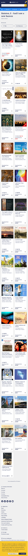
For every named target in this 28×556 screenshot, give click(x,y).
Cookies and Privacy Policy (6, 524)
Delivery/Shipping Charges (6, 519)
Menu (4, 2)
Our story (3, 494)
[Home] (2, 9)
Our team (3, 490)
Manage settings (12, 553)
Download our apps (5, 534)
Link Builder (3, 517)
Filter (5, 26)
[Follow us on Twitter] (5, 501)
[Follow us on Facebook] (2, 501)
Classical (7, 9)
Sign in (2, 508)
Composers (14, 9)
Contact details (4, 529)
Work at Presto (4, 497)
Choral (5, 18)
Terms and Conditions (5, 523)
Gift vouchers (4, 513)
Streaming (3, 510)
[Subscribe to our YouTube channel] (13, 501)
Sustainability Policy (5, 495)
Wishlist (2, 512)
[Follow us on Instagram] (10, 501)
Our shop (3, 492)
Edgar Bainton (22, 9)
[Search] (25, 5)
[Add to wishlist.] (12, 56)
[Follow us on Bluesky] (8, 501)
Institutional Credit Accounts (6, 521)
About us (3, 488)
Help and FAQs (4, 515)
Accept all (23, 553)
